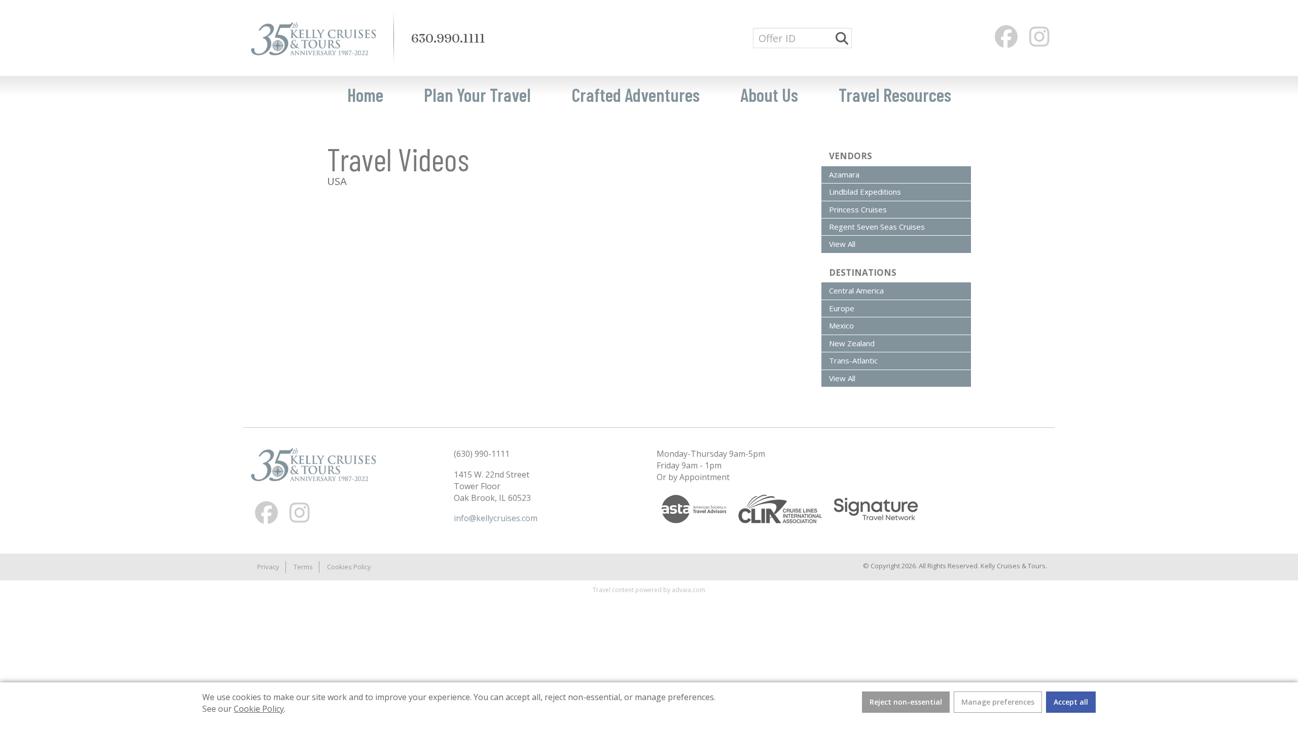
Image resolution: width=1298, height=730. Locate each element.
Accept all (1071, 702)
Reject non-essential (906, 702)
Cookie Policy (259, 708)
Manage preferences (997, 702)
